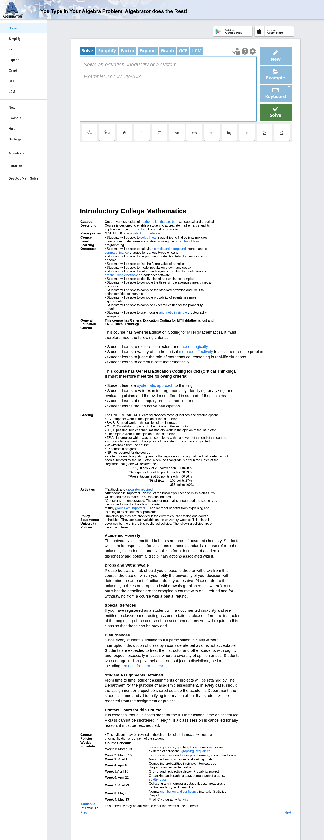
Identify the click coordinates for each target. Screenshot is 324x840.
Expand (14, 60)
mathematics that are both (159, 221)
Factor (14, 49)
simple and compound (170, 249)
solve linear (148, 237)
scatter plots (157, 779)
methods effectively (196, 351)
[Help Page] (245, 51)
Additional (88, 804)
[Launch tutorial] (235, 51)
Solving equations (161, 747)
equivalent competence (143, 233)
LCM (12, 91)
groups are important (130, 508)
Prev (83, 812)
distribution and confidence (179, 791)
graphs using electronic (121, 275)
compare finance (117, 252)
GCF (12, 81)
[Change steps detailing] (253, 51)
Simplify (14, 39)
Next (287, 812)
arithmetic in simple (173, 312)
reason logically (194, 346)
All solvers (16, 153)
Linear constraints (161, 755)
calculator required (139, 489)
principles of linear (188, 241)
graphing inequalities (195, 751)
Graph (13, 70)
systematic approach (155, 385)
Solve (13, 28)
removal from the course (142, 666)
